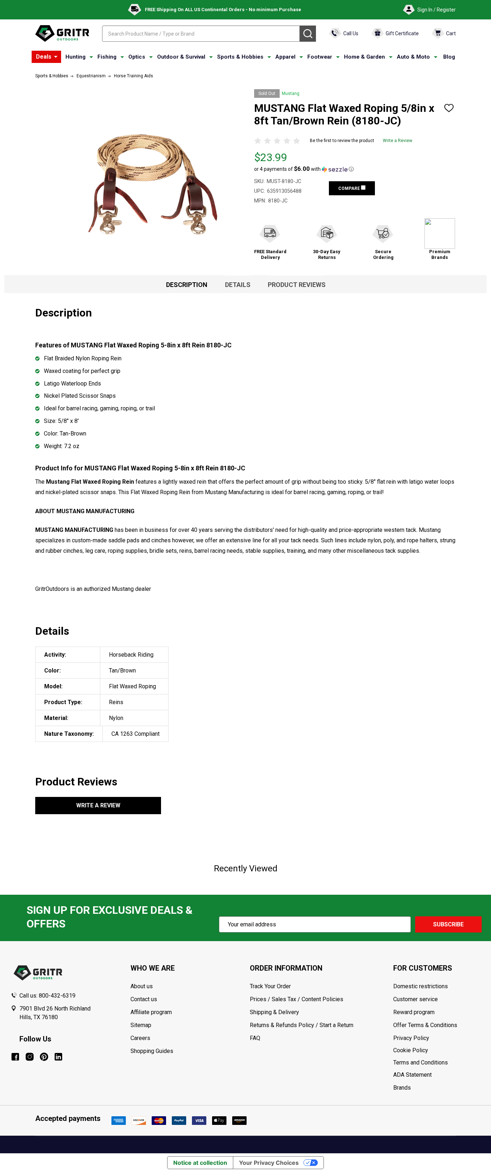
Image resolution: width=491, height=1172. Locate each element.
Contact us (143, 999)
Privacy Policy (436, 1038)
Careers (140, 1038)
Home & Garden (364, 57)
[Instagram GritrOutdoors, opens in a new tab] (29, 1056)
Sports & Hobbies (240, 57)
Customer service (415, 999)
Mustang (290, 93)
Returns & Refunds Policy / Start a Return (301, 1025)
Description (186, 284)
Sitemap (140, 1025)
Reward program (414, 1012)
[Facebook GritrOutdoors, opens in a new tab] (15, 1056)
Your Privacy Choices (269, 1162)
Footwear (319, 57)
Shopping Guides (151, 1051)
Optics (136, 57)
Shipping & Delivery (274, 1012)
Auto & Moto (413, 57)
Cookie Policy (436, 1050)
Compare (349, 188)
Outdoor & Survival (181, 57)
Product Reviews (297, 284)
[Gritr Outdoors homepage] (62, 33)
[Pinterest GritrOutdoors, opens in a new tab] (44, 1056)
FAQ (255, 1038)
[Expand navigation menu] (91, 57)
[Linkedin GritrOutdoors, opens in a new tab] (58, 1056)
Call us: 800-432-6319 (47, 995)
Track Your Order (270, 986)
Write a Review (397, 140)
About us (141, 986)
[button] (304, 169)
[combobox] (201, 34)
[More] (56, 57)
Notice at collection (200, 1162)
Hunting (75, 57)
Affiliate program (151, 1012)
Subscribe (448, 924)
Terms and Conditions (436, 1062)
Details (238, 284)
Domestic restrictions (420, 986)
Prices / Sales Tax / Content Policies (296, 999)
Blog (449, 57)
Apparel (285, 57)
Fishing (106, 57)
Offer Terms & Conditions (425, 1025)
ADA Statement (412, 1074)
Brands (402, 1087)
